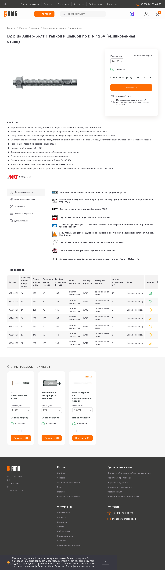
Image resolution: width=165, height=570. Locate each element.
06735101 (13, 310)
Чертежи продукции (118, 482)
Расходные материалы (68, 496)
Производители (65, 536)
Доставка (79, 4)
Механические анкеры (54, 28)
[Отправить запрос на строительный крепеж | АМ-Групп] (157, 14)
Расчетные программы (119, 478)
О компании (63, 4)
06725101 (13, 301)
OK (105, 562)
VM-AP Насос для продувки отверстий (49, 395)
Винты (60, 487)
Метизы (61, 492)
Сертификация (115, 492)
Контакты (112, 4)
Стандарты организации (120, 487)
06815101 (13, 326)
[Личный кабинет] (146, 14)
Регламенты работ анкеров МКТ (124, 496)
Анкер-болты (77, 28)
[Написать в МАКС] (132, 14)
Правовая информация (68, 545)
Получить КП (21, 438)
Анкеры (35, 28)
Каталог (23, 28)
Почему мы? (63, 513)
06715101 (13, 293)
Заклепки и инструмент (69, 482)
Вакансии (62, 541)
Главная (11, 28)
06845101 (13, 343)
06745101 (13, 318)
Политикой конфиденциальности (74, 566)
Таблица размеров (142, 56)
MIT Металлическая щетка (19, 395)
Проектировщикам (30, 4)
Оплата (60, 527)
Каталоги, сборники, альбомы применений (129, 473)
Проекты (48, 4)
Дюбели (61, 473)
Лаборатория (95, 4)
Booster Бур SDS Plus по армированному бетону (82, 396)
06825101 (13, 335)
